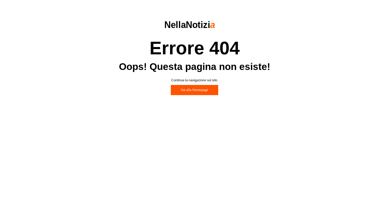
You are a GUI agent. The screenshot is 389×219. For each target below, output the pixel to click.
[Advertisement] (194, 132)
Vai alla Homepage (194, 90)
